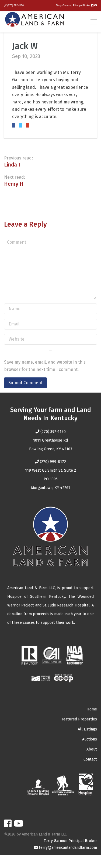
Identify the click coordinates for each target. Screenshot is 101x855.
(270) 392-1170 (15, 5)
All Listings (87, 729)
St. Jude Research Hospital (66, 605)
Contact (90, 759)
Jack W (25, 46)
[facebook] (92, 5)
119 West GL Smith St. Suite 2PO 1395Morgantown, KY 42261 (50, 479)
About (91, 749)
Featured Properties (79, 719)
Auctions (89, 739)
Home (91, 709)
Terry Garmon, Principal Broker (73, 5)
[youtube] (95, 5)
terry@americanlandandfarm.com (68, 847)
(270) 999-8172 (53, 461)
